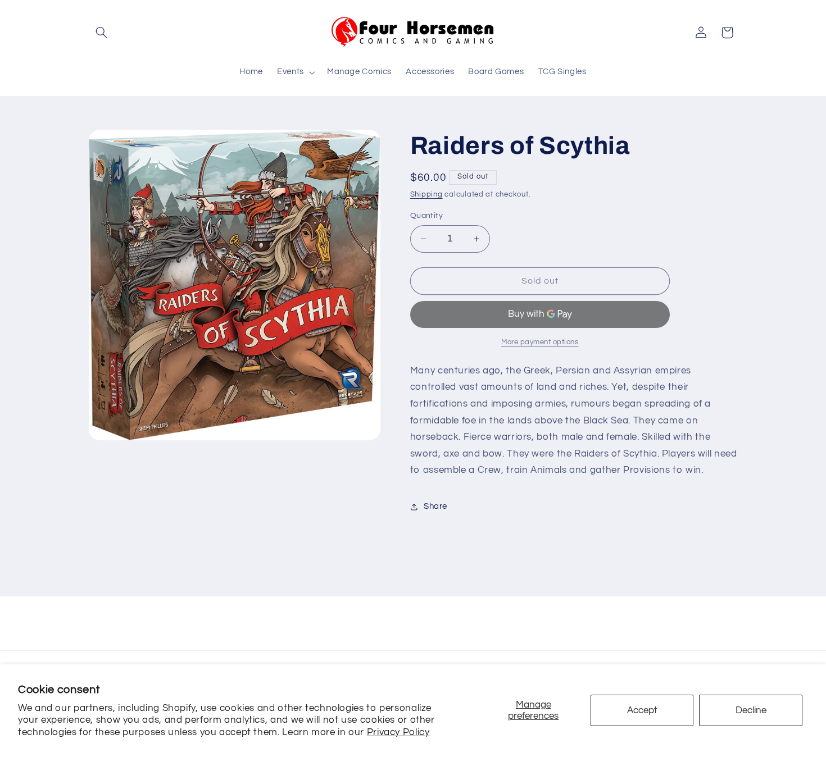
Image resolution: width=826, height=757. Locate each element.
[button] (102, 32)
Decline (751, 710)
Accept (642, 710)
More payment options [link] (540, 342)
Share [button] (435, 506)
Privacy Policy (398, 732)
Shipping (426, 194)
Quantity (426, 216)
